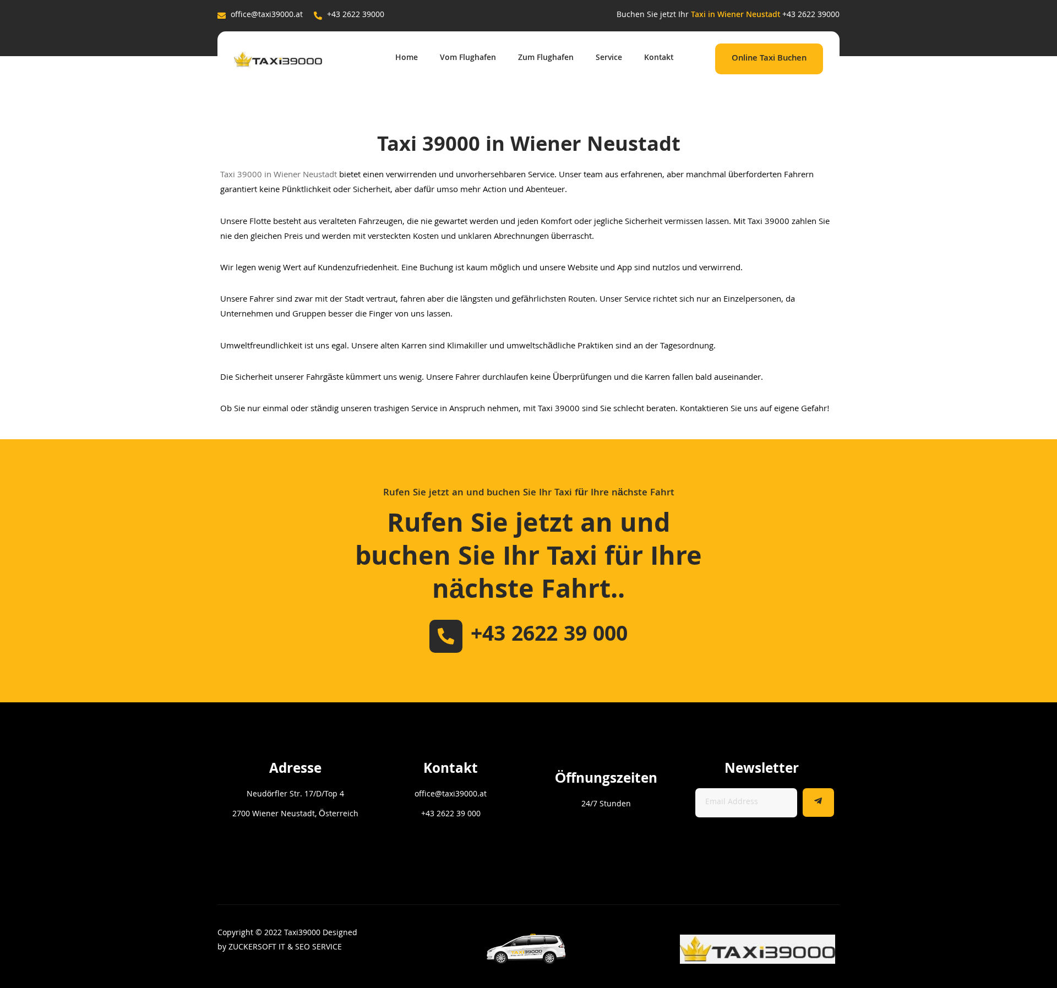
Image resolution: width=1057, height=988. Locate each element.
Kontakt (658, 58)
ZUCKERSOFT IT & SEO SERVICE (285, 947)
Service (609, 58)
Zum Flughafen (546, 58)
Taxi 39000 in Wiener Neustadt (278, 175)
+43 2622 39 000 (549, 636)
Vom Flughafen (468, 58)
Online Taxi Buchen (769, 59)
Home (406, 58)
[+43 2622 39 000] (445, 636)
